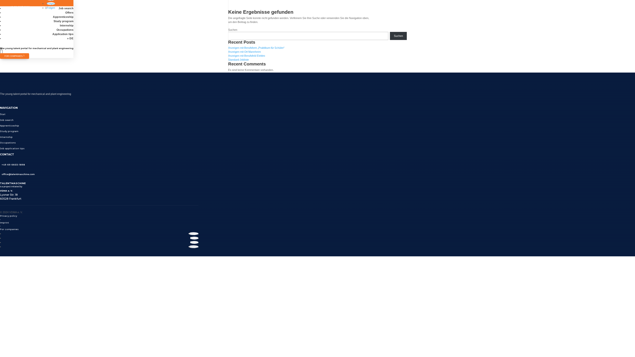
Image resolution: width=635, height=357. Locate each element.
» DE (70, 38)
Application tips (62, 34)
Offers (69, 12)
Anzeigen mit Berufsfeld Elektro (246, 55)
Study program (64, 21)
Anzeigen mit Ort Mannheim (244, 51)
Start (2, 114)
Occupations (65, 29)
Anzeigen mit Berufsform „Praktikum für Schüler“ (256, 47)
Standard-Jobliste (238, 59)
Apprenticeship (63, 17)
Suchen (232, 29)
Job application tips (12, 148)
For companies (13, 56)
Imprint (4, 222)
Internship (66, 25)
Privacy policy (8, 216)
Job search (66, 8)
